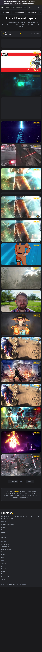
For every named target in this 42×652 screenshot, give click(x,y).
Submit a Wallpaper (8, 524)
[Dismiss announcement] (40, 2)
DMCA (3, 571)
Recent (3, 527)
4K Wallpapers (5, 546)
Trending (6, 12)
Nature (3, 554)
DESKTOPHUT (7, 513)
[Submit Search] (34, 7)
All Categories (5, 537)
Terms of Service (5, 574)
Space (3, 557)
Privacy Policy (5, 576)
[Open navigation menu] (39, 7)
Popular (3, 530)
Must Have (4, 535)
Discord (3, 568)
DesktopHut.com (10, 584)
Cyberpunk (4, 552)
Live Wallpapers (19, 12)
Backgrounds (33, 12)
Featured (3, 532)
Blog (2, 566)
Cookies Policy (5, 579)
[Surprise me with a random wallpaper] (29, 7)
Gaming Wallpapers (6, 549)
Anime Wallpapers (6, 544)
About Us (3, 563)
